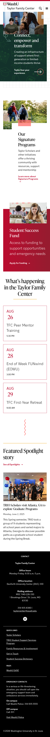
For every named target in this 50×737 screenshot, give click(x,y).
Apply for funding (18, 263)
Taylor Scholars (13, 635)
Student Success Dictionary (19, 659)
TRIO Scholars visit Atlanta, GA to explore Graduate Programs (24, 507)
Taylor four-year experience (21, 71)
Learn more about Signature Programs (28, 178)
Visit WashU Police (15, 717)
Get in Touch (12, 654)
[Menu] (47, 6)
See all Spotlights (11, 465)
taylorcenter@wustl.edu (25, 611)
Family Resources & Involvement (22, 649)
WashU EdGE (12, 671)
